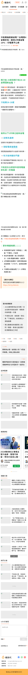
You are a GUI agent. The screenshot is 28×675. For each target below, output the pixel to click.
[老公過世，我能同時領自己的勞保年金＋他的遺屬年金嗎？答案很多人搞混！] (5, 605)
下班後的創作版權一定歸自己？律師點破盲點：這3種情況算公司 (19, 491)
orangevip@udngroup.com (15, 661)
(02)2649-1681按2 (12, 663)
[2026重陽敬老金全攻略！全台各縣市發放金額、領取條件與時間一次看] (5, 567)
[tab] (11, 471)
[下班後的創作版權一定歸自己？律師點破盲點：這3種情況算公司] (5, 491)
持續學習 (13, 7)
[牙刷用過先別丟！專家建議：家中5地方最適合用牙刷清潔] (5, 377)
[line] (21, 657)
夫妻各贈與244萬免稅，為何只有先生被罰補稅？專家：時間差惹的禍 (19, 511)
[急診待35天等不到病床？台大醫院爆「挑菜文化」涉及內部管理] (5, 539)
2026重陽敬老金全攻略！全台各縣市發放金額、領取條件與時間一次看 (19, 567)
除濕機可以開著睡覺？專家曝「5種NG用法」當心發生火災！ (19, 386)
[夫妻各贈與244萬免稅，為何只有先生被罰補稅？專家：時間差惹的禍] (5, 511)
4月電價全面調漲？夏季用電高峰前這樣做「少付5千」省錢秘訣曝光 (15, 264)
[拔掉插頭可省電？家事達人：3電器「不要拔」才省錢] (5, 406)
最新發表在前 (22, 646)
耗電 (15, 339)
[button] (25, 2)
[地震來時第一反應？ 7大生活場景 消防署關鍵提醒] (5, 415)
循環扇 (4, 341)
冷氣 (4, 339)
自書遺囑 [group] (17, 12)
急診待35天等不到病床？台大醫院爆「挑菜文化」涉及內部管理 (19, 539)
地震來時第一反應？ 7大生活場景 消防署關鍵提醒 (19, 415)
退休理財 (5, 7)
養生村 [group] (4, 12)
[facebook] (18, 657)
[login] (22, 2)
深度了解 (20, 466)
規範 (2, 639)
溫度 (11, 341)
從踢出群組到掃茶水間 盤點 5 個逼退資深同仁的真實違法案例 (19, 596)
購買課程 (17, 2)
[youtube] (24, 657)
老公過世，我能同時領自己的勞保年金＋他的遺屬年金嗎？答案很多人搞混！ (19, 605)
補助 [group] (24, 12)
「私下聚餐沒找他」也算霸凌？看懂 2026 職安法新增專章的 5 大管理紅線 (19, 520)
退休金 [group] (10, 12)
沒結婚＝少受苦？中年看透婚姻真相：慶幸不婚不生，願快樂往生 (19, 549)
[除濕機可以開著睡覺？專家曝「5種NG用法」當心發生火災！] (5, 386)
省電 (21, 339)
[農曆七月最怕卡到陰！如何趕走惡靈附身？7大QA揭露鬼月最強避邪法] (5, 482)
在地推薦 (21, 7)
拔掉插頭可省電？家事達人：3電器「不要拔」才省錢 (19, 406)
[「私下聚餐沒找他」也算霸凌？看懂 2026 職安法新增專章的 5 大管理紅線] (5, 520)
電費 (9, 339)
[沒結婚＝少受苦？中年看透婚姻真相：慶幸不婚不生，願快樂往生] (5, 549)
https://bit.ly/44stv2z (11, 285)
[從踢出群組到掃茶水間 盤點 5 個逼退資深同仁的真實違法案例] (5, 596)
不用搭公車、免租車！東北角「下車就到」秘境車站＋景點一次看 (19, 576)
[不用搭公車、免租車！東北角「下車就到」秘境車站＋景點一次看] (5, 576)
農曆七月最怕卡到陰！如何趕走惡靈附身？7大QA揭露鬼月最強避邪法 (19, 482)
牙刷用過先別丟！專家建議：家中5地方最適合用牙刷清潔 (19, 377)
